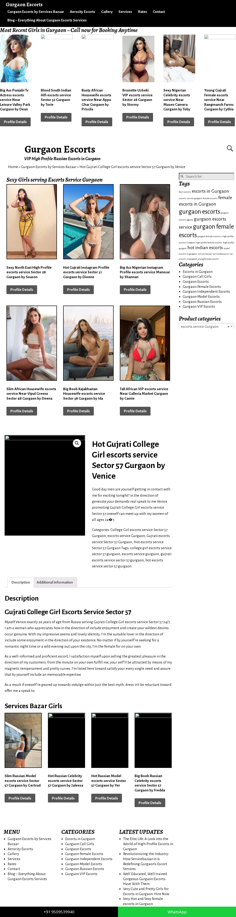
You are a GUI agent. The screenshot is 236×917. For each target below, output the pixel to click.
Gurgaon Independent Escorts (206, 291)
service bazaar (205, 254)
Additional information (55, 582)
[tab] (20, 582)
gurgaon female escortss (210, 236)
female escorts (210, 198)
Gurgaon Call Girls (197, 276)
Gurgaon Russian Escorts (202, 302)
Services (125, 12)
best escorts (185, 192)
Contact (159, 12)
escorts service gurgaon (140, 554)
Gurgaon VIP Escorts (199, 306)
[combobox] (206, 326)
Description (21, 582)
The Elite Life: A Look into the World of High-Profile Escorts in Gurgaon (148, 844)
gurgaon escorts (199, 211)
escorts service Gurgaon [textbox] (205, 326)
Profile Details (15, 122)
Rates (142, 12)
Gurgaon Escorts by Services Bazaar (35, 12)
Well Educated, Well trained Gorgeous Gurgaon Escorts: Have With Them (145, 879)
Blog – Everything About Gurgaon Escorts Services (47, 20)
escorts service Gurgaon (126, 536)
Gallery (107, 12)
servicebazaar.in (221, 254)
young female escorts (208, 259)
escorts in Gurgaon (210, 191)
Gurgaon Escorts (60, 149)
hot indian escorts (205, 247)
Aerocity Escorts (82, 12)
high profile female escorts (209, 242)
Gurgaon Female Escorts (202, 287)
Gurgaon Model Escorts (201, 296)
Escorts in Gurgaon (197, 272)
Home (13, 167)
